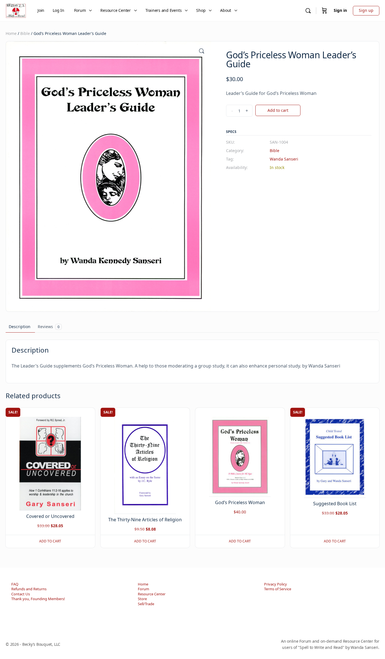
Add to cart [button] (50, 541)
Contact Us (20, 593)
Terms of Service (277, 588)
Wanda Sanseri (284, 159)
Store (142, 598)
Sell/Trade (146, 603)
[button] (201, 51)
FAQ (14, 584)
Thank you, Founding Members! (38, 598)
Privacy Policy (275, 584)
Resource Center (151, 593)
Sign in (340, 10)
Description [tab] (19, 326)
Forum (143, 588)
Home (11, 33)
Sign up (366, 10)
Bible (25, 33)
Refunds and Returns (29, 588)
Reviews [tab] (48, 326)
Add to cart (277, 110)
